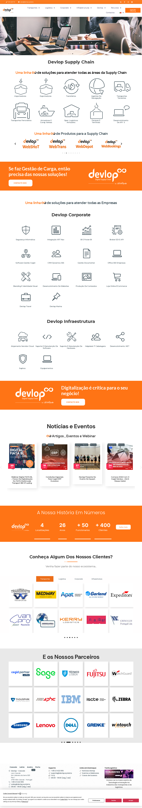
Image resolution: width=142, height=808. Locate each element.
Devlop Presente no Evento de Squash (54, 478)
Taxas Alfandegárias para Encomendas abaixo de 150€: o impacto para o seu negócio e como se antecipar (120, 482)
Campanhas (79, 445)
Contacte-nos (20, 183)
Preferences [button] (24, 801)
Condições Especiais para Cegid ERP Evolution (22, 479)
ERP (11, 445)
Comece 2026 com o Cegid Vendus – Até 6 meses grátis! (87, 479)
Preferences (96, 800)
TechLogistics (111, 768)
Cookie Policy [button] (64, 799)
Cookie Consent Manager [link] (10, 793)
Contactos (110, 13)
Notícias (18, 445)
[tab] (44, 579)
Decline (113, 800)
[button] (70, 53)
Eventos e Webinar (49, 445)
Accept (131, 800)
